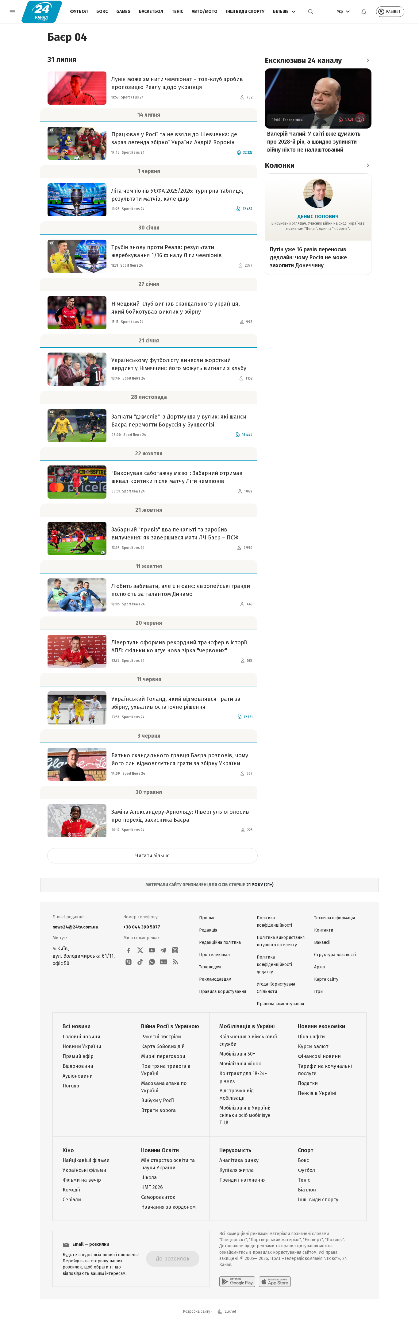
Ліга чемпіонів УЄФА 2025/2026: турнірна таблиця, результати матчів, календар (177, 194)
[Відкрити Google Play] (237, 1281)
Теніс (177, 11)
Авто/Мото (204, 11)
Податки (308, 1083)
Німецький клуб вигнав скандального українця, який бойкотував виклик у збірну (175, 307)
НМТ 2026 (152, 1187)
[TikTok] (140, 962)
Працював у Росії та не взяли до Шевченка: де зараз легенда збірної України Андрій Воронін (174, 138)
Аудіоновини (78, 1076)
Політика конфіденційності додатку (274, 965)
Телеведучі (210, 967)
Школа (149, 1177)
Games (123, 11)
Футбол (79, 11)
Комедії (71, 1190)
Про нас (207, 918)
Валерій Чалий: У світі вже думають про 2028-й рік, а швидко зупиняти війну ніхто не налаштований (313, 141)
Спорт (305, 1150)
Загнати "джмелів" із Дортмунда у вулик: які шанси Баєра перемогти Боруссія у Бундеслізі (178, 420)
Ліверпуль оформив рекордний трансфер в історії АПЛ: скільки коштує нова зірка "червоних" (179, 646)
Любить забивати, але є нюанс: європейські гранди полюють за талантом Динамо (180, 590)
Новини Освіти (160, 1150)
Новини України (82, 1046)
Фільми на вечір (82, 1180)
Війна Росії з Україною (170, 1026)
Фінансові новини (319, 1056)
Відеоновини (78, 1066)
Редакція (208, 930)
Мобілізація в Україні (247, 1026)
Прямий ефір (78, 1056)
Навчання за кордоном (168, 1207)
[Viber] (128, 962)
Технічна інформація (334, 918)
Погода (71, 1086)
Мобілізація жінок (240, 1064)
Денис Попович (318, 216)
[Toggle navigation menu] (12, 12)
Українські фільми (84, 1170)
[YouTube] (152, 950)
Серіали (72, 1199)
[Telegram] (163, 950)
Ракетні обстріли (161, 1037)
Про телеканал (214, 954)
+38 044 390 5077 (141, 927)
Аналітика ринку (239, 1160)
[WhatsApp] (152, 962)
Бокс (102, 11)
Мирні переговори (163, 1056)
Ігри (318, 991)
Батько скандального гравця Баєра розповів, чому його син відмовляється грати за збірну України (179, 759)
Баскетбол (151, 11)
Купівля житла (236, 1170)
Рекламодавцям (215, 979)
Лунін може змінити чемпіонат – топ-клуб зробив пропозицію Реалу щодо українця (177, 83)
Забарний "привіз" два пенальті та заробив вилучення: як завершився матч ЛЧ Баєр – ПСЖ (174, 533)
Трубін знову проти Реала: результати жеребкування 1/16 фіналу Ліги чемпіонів (166, 251)
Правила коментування (280, 1003)
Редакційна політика (220, 942)
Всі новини (76, 1026)
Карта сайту (326, 979)
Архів (319, 967)
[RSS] (175, 962)
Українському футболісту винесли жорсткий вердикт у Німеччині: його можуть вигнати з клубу (178, 364)
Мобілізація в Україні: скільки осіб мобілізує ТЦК (244, 1115)
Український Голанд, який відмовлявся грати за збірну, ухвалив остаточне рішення (175, 703)
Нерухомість (235, 1150)
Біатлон (307, 1190)
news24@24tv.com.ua (75, 927)
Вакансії (322, 942)
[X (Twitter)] (140, 950)
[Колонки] (367, 165)
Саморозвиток (158, 1197)
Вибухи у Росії (157, 1100)
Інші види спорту (245, 11)
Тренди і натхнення (242, 1180)
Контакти (323, 930)
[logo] (42, 12)
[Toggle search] (311, 12)
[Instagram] (175, 950)
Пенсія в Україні (317, 1093)
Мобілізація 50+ (237, 1054)
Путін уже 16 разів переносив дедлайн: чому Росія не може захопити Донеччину (308, 257)
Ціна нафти (311, 1037)
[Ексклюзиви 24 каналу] (367, 60)
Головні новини (81, 1037)
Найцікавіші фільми (86, 1160)
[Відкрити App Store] (275, 1281)
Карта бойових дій (163, 1046)
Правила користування (222, 991)
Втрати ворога (158, 1110)
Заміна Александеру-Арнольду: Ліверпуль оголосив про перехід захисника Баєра (180, 816)
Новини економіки (321, 1026)
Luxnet (230, 1311)
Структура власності (335, 954)
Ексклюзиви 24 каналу (303, 60)
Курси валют (313, 1046)
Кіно (68, 1150)
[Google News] (163, 962)
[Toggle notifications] (364, 12)
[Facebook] (128, 950)
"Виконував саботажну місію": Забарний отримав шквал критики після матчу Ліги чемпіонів (177, 477)
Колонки (279, 165)
